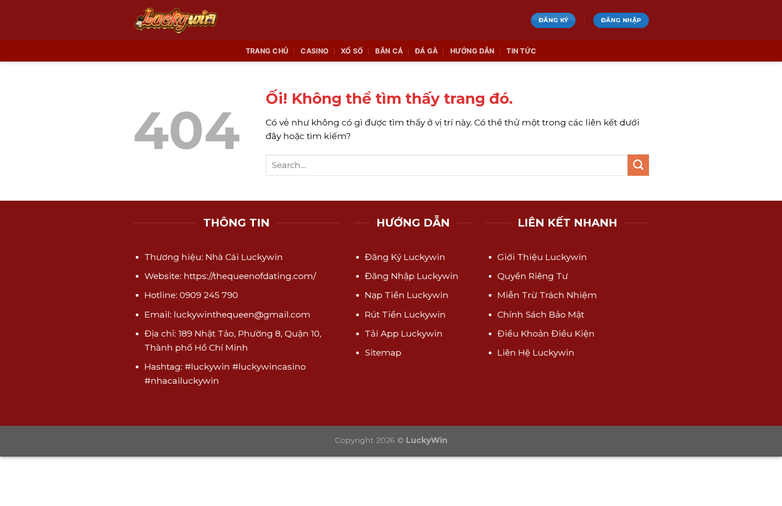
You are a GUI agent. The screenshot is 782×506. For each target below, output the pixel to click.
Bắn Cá (389, 51)
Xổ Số (352, 51)
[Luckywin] (178, 20)
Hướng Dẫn (472, 51)
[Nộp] (638, 165)
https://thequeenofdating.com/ (250, 275)
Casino (314, 51)
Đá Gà (426, 51)
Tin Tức (521, 51)
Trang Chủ (267, 51)
